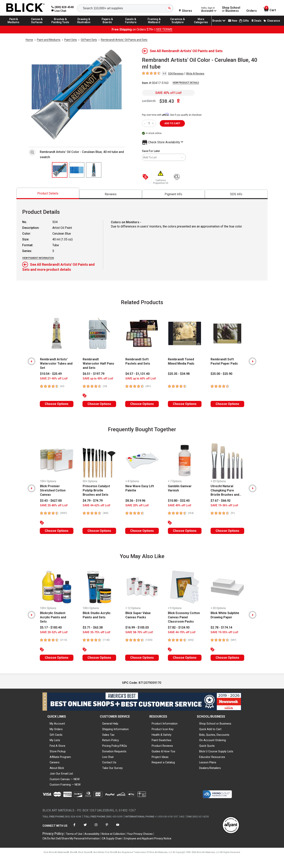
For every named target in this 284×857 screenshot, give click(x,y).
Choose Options (56, 404)
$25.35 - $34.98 (179, 374)
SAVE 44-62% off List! (96, 505)
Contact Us (109, 762)
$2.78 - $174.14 (221, 627)
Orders (251, 10)
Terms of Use (74, 833)
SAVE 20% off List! (137, 505)
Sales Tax (108, 735)
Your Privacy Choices (140, 833)
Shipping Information (115, 729)
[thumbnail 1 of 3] (59, 170)
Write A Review (195, 73)
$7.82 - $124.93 (179, 627)
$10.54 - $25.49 (51, 374)
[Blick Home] (25, 8)
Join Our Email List (61, 773)
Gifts (246, 20)
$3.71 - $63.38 (93, 627)
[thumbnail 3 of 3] (93, 170)
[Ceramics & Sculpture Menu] (177, 25)
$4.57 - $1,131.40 (137, 374)
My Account (57, 723)
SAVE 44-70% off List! (182, 632)
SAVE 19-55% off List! (224, 632)
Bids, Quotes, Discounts (214, 735)
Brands (217, 20)
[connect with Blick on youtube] (118, 827)
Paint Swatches (161, 740)
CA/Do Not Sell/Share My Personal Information (71, 838)
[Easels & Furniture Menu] (130, 25)
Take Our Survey (112, 768)
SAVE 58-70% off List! (139, 632)
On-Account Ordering (212, 740)
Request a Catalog (163, 762)
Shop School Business (231, 9)
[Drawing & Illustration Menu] (83, 25)
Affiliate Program (60, 757)
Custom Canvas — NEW (65, 779)
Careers (55, 762)
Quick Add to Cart (210, 729)
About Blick (57, 768)
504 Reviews (176, 73)
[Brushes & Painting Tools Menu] (60, 25)
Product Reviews (162, 746)
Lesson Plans (207, 762)
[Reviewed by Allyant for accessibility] (231, 825)
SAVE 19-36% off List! (224, 505)
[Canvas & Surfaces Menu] (36, 25)
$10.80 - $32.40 (179, 500)
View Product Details (186, 82)
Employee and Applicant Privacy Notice (147, 838)
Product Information (165, 723)
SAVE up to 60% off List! (140, 378)
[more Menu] (200, 25)
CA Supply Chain (112, 838)
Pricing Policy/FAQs (114, 746)
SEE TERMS (164, 29)
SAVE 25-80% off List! (54, 505)
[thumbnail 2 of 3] (76, 170)
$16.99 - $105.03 (137, 627)
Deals (257, 20)
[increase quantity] (153, 123)
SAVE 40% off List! (168, 93)
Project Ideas (160, 757)
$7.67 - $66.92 (220, 500)
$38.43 (166, 101)
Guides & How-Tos (163, 751)
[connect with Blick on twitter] (85, 827)
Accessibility (91, 833)
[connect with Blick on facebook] (74, 827)
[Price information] (146, 177)
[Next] (252, 361)
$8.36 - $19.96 (135, 500)
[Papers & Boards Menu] (107, 25)
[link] (58, 10)
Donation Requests (114, 751)
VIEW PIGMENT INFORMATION (38, 258)
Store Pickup (58, 751)
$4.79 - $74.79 (93, 500)
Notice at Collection (113, 833)
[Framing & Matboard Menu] (154, 25)
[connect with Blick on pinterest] (107, 827)
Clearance (273, 20)
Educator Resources (212, 757)
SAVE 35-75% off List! (96, 632)
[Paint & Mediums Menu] (13, 25)
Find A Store (57, 746)
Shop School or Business (215, 723)
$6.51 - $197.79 (93, 374)
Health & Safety (161, 735)
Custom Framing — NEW (65, 784)
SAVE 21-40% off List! (54, 378)
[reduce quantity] (145, 123)
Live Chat (108, 757)
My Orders (56, 729)
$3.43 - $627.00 (51, 500)
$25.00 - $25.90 (221, 374)
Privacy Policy (53, 834)
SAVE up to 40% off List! (98, 378)
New (234, 20)
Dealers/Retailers (210, 768)
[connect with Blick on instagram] (96, 827)
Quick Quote (207, 746)
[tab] (47, 193)
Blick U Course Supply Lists (216, 751)
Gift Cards (56, 735)
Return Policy (110, 740)
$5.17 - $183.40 (51, 627)
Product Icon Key (162, 729)
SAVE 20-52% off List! (54, 632)
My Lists (55, 740)
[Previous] (31, 361)
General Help (110, 723)
